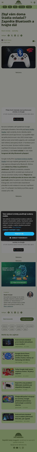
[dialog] (18, 226)
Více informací (17, 227)
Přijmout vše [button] (19, 234)
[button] (18, 230)
